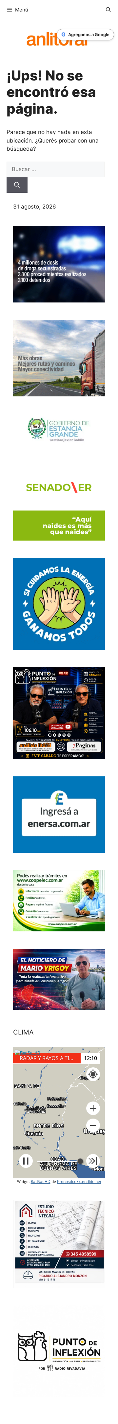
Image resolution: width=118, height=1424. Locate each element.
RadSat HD (40, 1181)
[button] (93, 1108)
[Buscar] (17, 185)
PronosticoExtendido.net (79, 1181)
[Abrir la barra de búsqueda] (108, 10)
